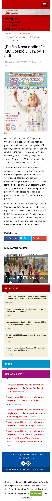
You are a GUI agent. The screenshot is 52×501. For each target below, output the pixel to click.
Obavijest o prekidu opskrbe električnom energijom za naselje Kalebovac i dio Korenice (25, 400)
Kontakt (25, 454)
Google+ (41, 238)
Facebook (13, 238)
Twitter (26, 238)
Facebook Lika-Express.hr (23, 463)
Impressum (37, 454)
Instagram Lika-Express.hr (28, 463)
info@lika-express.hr (20, 28)
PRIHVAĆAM (36, 493)
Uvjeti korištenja (26, 458)
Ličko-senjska (23, 33)
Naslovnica (9, 33)
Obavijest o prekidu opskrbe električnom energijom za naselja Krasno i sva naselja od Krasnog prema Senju (25, 413)
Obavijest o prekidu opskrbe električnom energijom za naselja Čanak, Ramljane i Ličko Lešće (25, 388)
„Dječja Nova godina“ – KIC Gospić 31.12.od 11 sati (25, 51)
